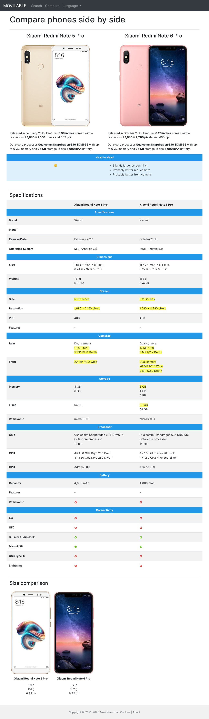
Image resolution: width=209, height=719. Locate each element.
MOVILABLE (14, 5)
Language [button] (71, 6)
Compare (52, 6)
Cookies (125, 712)
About (136, 712)
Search (36, 6)
